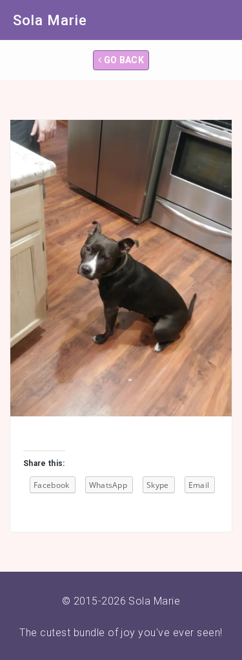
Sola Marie (50, 20)
